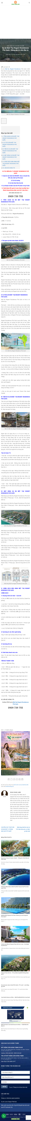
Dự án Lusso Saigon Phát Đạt (9, 1101)
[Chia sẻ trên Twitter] (14, 779)
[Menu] (2, 3)
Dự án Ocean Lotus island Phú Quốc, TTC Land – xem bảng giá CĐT (15, 985)
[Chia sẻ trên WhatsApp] (8, 779)
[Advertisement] (15, 22)
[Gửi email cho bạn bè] (17, 779)
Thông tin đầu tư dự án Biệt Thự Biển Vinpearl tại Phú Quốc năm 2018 (15, 887)
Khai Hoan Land (21, 54)
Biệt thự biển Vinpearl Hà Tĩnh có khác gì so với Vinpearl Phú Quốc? (14, 916)
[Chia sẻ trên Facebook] (11, 779)
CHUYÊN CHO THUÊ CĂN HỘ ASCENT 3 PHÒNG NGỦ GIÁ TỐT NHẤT (7, 829)
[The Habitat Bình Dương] (15, 753)
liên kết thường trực (9, 786)
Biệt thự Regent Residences (13, 69)
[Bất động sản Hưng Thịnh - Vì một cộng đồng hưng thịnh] (15, 2)
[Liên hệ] (4, 1116)
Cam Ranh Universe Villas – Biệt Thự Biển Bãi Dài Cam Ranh (15, 997)
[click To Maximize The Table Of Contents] (4, 121)
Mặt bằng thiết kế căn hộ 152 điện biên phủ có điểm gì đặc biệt (23, 829)
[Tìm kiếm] (29, 2)
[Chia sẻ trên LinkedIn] (22, 779)
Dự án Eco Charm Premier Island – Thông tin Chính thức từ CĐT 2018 (15, 858)
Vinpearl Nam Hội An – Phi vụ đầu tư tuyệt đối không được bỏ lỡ (15, 973)
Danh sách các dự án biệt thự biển (15, 45)
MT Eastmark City (8, 1107)
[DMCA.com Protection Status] (15, 1119)
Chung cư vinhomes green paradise (10, 1098)
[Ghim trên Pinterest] (19, 779)
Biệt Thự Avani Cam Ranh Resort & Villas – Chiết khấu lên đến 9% (14, 1025)
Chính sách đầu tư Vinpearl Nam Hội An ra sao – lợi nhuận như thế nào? (15, 944)
